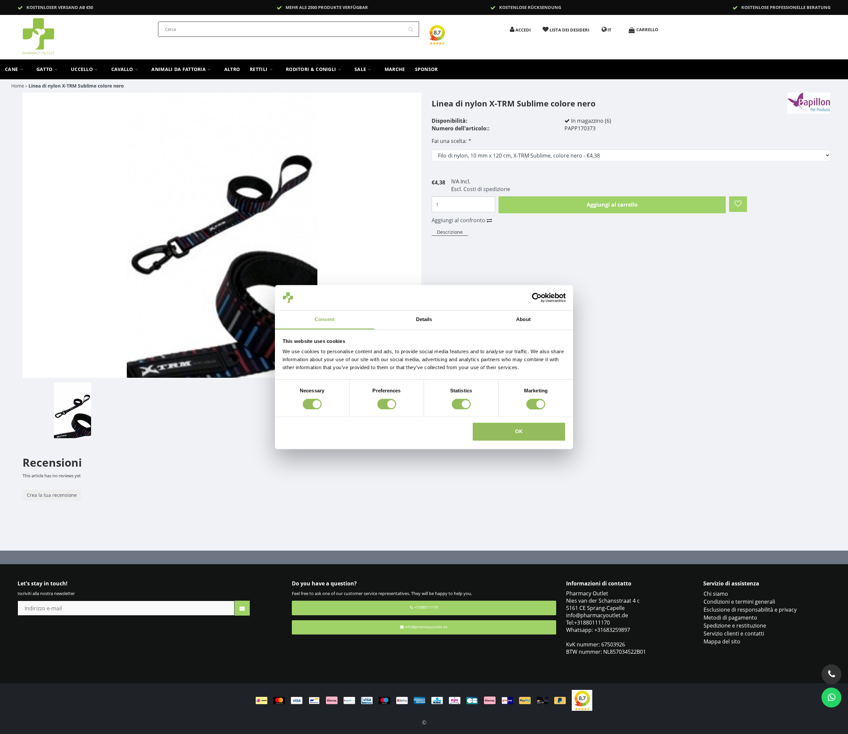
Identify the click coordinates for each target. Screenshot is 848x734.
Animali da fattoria (179, 69)
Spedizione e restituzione (735, 625)
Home (17, 86)
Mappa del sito (722, 641)
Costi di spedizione (486, 189)
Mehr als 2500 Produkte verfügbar (327, 7)
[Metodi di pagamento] (414, 699)
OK (519, 431)
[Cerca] (413, 27)
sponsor (426, 69)
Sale (361, 69)
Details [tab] (424, 319)
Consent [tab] (325, 319)
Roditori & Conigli (312, 69)
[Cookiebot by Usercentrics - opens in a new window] (537, 297)
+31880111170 (425, 607)
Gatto (45, 69)
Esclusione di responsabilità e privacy (750, 609)
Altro (232, 69)
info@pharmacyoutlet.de (426, 626)
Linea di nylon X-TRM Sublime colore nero (76, 86)
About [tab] (523, 319)
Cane (12, 69)
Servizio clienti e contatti (734, 633)
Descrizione (450, 232)
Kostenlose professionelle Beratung (785, 7)
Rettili (259, 69)
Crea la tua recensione (52, 495)
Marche (395, 69)
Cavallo (122, 69)
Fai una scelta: (451, 141)
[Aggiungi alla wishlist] (738, 204)
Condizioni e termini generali (739, 601)
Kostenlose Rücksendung (530, 7)
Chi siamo (716, 593)
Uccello (82, 69)
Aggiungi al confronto (459, 220)
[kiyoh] (582, 699)
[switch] (386, 404)
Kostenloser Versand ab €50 (59, 7)
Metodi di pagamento (730, 617)
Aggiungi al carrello (612, 204)
